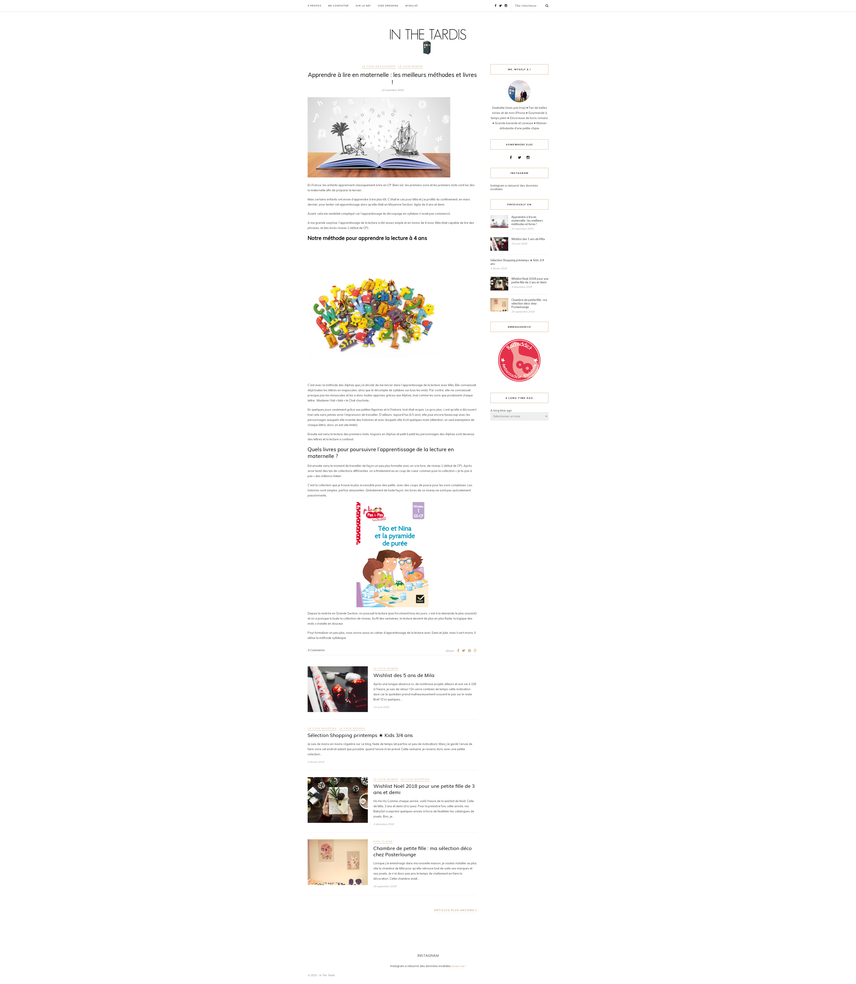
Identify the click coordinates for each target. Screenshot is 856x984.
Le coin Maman (410, 66)
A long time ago (501, 410)
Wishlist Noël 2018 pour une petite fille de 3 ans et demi (529, 280)
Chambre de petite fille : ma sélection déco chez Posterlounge (529, 303)
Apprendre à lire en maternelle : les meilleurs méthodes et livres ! (392, 78)
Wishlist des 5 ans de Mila (403, 675)
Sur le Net (363, 5)
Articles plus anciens (454, 910)
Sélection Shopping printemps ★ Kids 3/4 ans (360, 735)
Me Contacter (338, 5)
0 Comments (316, 650)
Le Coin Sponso (352, 728)
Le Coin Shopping (322, 728)
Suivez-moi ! (458, 966)
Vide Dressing (388, 5)
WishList (411, 5)
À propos (314, 5)
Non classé (383, 841)
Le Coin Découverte (379, 66)
